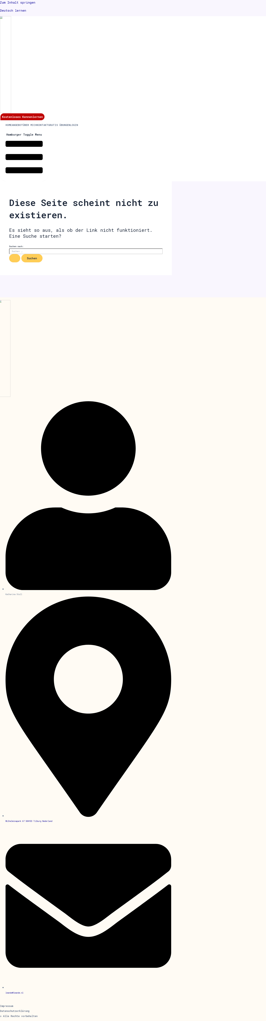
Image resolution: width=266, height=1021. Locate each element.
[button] (19, 1016)
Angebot (17, 125)
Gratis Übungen (59, 125)
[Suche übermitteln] (14, 258)
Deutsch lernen (13, 10)
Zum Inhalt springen (17, 2)
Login (74, 125)
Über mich (30, 125)
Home (9, 125)
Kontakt (42, 125)
